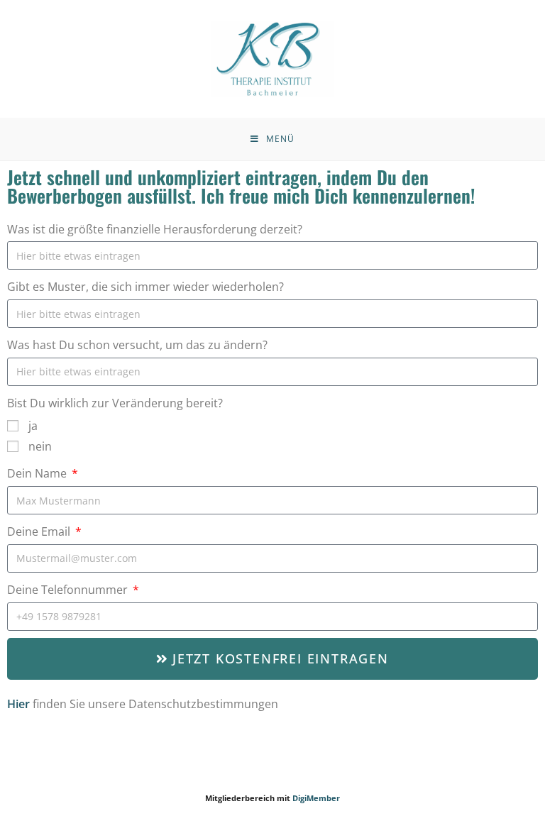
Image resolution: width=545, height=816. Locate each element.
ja (33, 426)
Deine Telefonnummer (69, 589)
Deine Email (40, 531)
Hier (18, 704)
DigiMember (316, 798)
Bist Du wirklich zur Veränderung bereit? (115, 403)
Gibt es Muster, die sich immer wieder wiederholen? (145, 286)
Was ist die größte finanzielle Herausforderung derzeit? (154, 229)
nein (40, 446)
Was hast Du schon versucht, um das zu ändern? (137, 345)
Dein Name (38, 473)
